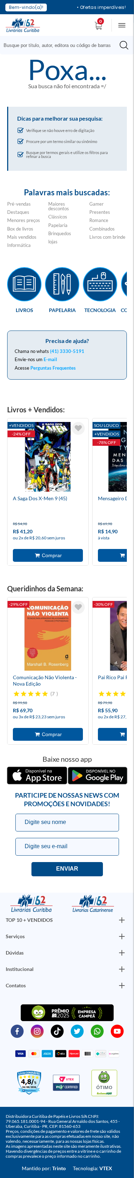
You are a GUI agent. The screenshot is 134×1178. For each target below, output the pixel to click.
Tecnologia (100, 310)
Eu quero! (67, 869)
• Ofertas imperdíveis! (101, 7)
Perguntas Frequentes (53, 368)
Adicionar (48, 555)
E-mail (50, 359)
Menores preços (23, 220)
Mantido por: (44, 1168)
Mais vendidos (21, 237)
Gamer (96, 204)
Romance (98, 220)
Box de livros (20, 229)
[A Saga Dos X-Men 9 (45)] (48, 458)
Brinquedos (59, 233)
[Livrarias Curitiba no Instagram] (37, 1031)
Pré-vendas (19, 204)
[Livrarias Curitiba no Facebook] (17, 1031)
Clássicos (57, 217)
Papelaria (58, 225)
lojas (53, 241)
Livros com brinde (107, 237)
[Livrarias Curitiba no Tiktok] (57, 1031)
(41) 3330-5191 (67, 351)
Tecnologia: (92, 1168)
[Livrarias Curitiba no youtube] (117, 1031)
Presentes (99, 212)
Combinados (102, 229)
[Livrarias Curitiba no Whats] (97, 1031)
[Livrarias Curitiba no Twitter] (77, 1031)
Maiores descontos (58, 206)
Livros (24, 310)
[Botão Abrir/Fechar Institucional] (121, 920)
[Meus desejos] (78, 428)
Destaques (18, 212)
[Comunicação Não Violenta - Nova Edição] (48, 637)
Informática (19, 245)
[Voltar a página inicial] (23, 24)
